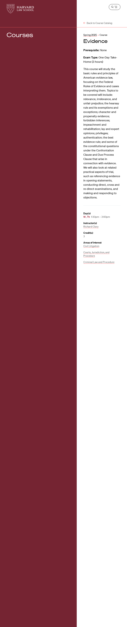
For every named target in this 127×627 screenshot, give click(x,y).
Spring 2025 (90, 34)
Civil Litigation (91, 246)
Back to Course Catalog (99, 23)
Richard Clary (91, 226)
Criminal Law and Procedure (98, 262)
